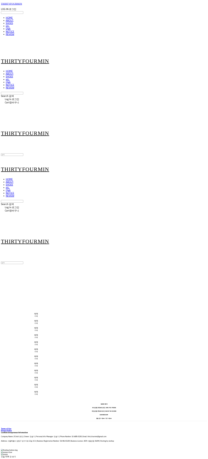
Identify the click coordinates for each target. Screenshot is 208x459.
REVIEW (10, 34)
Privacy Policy (6, 431)
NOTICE (10, 31)
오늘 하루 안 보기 (8, 457)
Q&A (8, 28)
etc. (8, 26)
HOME (9, 17)
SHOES (9, 23)
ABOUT (9, 20)
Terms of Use (6, 429)
